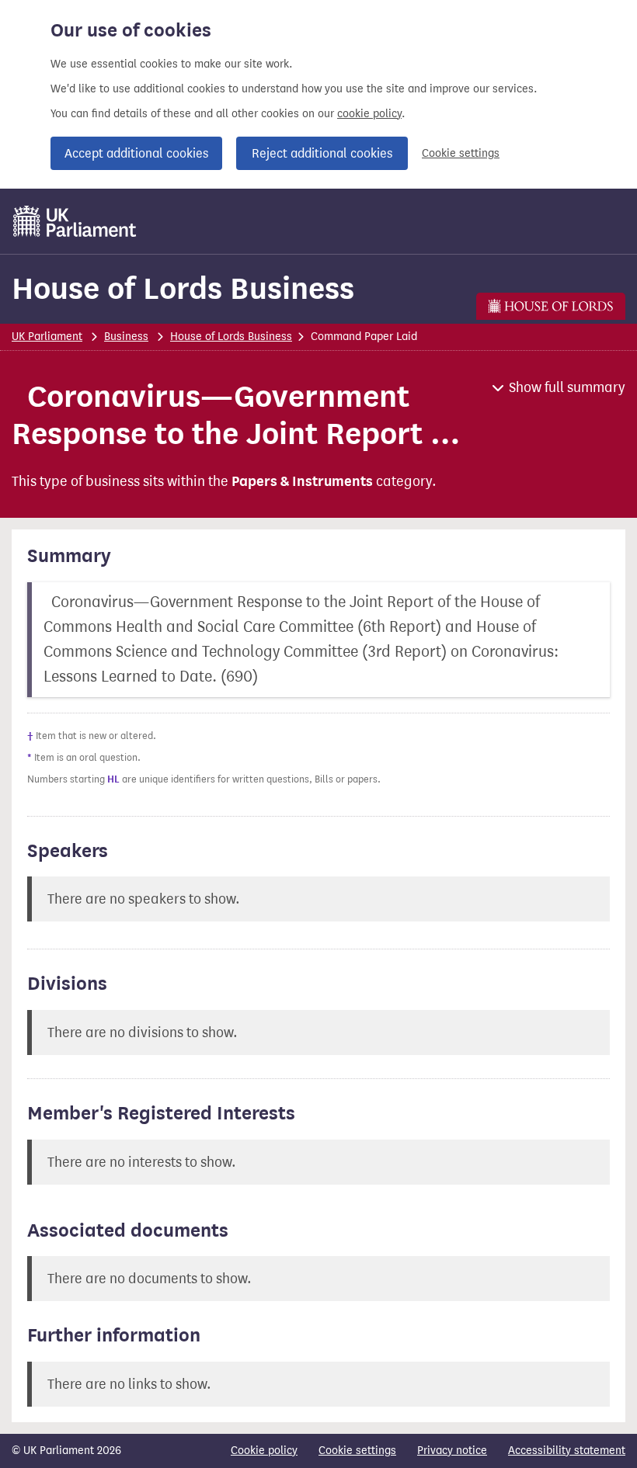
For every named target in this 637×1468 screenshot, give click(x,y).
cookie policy (369, 113)
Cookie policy (264, 1450)
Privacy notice (452, 1450)
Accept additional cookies (136, 153)
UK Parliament (47, 336)
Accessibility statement (566, 1450)
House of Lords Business (183, 288)
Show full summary (567, 387)
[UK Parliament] (75, 221)
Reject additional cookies (322, 153)
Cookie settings (461, 153)
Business (126, 336)
